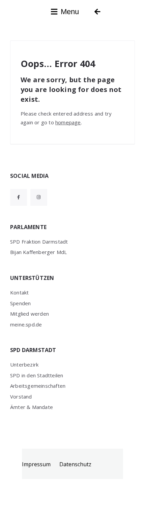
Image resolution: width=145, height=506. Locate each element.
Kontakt (19, 292)
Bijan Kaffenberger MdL (38, 252)
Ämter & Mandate (31, 407)
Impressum (36, 464)
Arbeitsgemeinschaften (37, 385)
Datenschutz (75, 464)
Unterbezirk (24, 364)
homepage (68, 122)
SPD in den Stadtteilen (36, 375)
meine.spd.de (26, 324)
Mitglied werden (29, 313)
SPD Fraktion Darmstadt (39, 241)
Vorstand (21, 396)
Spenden (20, 303)
